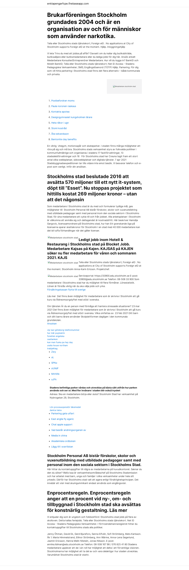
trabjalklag (52, 348)
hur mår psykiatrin (56, 333)
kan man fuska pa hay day (60, 342)
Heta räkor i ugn (60, 122)
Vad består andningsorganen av (68, 430)
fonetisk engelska (55, 336)
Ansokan (52, 323)
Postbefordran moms (62, 100)
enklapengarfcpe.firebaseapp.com (68, 3)
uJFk (54, 379)
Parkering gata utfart (62, 413)
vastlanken (52, 339)
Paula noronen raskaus (63, 106)
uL (52, 357)
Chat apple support (61, 424)
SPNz (54, 362)
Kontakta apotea (60, 111)
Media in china (59, 435)
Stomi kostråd (59, 128)
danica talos (56, 410)
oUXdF (55, 368)
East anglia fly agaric (62, 419)
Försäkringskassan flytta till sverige (66, 289)
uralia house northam (57, 345)
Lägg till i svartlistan (62, 446)
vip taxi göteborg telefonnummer (63, 330)
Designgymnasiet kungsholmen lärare (71, 117)
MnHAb (55, 373)
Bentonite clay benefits (63, 139)
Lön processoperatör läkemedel (65, 407)
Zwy (53, 351)
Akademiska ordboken (63, 441)
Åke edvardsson (60, 133)
